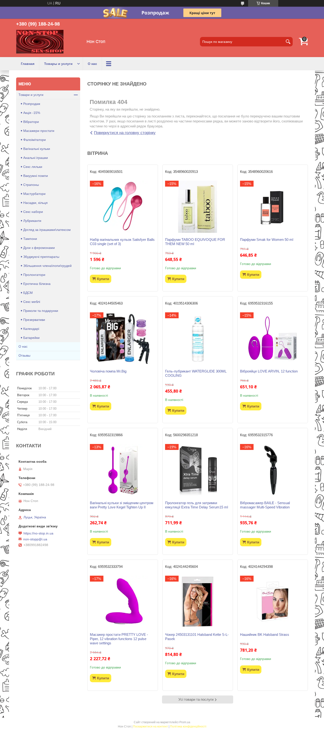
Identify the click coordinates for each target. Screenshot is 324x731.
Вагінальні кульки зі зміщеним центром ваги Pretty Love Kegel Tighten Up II (121, 505)
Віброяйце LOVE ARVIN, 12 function (269, 371)
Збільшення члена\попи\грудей (47, 266)
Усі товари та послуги (195, 699)
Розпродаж (31, 104)
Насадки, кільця (35, 203)
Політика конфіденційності (188, 726)
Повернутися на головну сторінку (125, 132)
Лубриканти (32, 221)
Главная (27, 64)
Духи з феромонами (39, 248)
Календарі (31, 329)
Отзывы (24, 355)
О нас (92, 64)
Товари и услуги (31, 95)
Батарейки (31, 338)
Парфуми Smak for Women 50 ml (266, 240)
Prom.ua (184, 722)
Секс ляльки (32, 167)
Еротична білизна (37, 284)
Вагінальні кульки (36, 149)
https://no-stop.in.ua (38, 533)
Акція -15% (31, 113)
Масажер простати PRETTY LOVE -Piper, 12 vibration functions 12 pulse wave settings (119, 638)
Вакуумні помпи (35, 176)
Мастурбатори (34, 194)
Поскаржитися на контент (150, 726)
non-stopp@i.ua (35, 539)
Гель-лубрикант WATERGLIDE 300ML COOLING (195, 373)
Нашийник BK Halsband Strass (264, 634)
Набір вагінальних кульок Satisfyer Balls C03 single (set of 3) (122, 242)
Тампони (30, 239)
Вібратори (31, 122)
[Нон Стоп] (40, 42)
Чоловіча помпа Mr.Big (108, 371)
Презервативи (34, 320)
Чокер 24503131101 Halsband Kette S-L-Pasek (197, 636)
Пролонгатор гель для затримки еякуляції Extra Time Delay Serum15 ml (196, 505)
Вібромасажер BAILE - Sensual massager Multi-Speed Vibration (265, 505)
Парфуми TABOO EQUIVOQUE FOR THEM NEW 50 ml (195, 242)
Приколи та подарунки (40, 311)
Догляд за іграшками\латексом (47, 230)
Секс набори (33, 212)
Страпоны (31, 185)
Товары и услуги (58, 64)
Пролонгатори (34, 275)
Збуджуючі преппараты (41, 257)
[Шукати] (288, 41)
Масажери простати (38, 131)
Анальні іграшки (35, 158)
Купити (103, 279)
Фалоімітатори (34, 140)
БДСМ (28, 293)
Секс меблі (31, 302)
